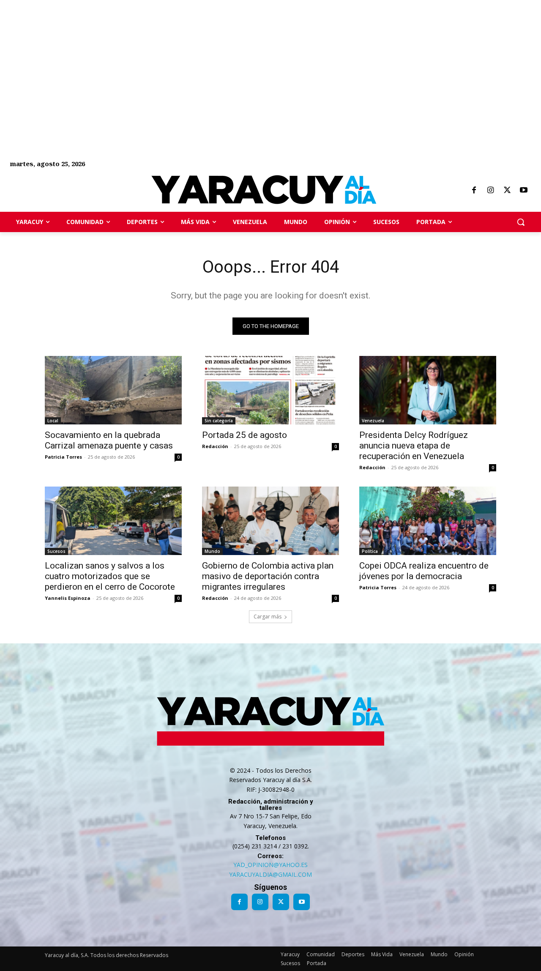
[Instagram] (490, 190)
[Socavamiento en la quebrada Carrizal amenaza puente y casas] (113, 390)
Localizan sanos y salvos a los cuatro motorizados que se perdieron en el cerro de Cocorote (110, 576)
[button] (521, 222)
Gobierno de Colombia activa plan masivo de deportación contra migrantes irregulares (267, 576)
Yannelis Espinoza (67, 598)
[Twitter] (507, 190)
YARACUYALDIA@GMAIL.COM (270, 874)
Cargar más (267, 616)
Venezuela (373, 421)
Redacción (215, 446)
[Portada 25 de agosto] (270, 390)
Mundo (212, 551)
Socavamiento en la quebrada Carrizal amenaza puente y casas (109, 440)
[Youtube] (523, 190)
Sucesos (56, 551)
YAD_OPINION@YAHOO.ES (270, 865)
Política (370, 551)
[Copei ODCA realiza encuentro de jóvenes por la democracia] (427, 521)
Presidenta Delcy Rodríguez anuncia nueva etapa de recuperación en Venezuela (413, 445)
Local (52, 421)
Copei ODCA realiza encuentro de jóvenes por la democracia (424, 571)
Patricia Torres (63, 457)
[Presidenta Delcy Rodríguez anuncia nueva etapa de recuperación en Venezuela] (427, 390)
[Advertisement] (253, 59)
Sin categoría (219, 421)
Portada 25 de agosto (244, 435)
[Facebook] (474, 190)
